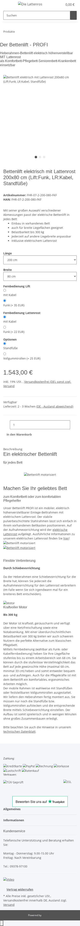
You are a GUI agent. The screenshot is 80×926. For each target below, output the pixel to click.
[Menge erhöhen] (73, 424)
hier (66, 538)
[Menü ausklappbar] (8, 4)
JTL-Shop (47, 915)
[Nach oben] (1, 923)
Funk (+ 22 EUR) (13, 332)
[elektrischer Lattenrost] (19, 547)
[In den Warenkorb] (6, 73)
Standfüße (10, 348)
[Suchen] (73, 15)
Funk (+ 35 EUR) (13, 305)
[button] (60, 4)
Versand (9, 905)
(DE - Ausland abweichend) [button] (54, 406)
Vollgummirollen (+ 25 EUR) (21, 358)
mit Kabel (9, 295)
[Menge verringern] (6, 424)
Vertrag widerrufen (20, 889)
